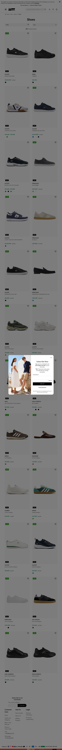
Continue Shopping (42, 387)
